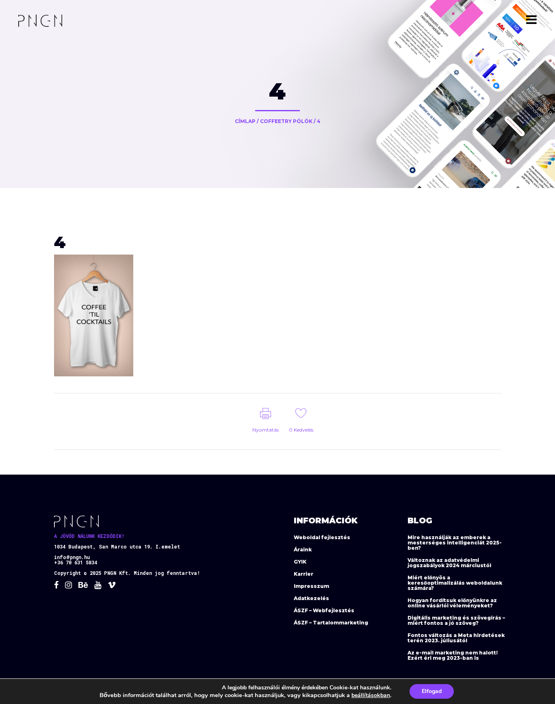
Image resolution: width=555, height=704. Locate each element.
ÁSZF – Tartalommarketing (331, 622)
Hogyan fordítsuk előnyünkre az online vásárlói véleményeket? (452, 603)
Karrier (303, 574)
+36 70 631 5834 (75, 562)
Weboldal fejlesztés (322, 537)
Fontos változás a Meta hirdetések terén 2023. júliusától (456, 638)
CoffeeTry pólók (286, 121)
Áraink (303, 549)
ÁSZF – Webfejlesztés (324, 610)
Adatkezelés (311, 598)
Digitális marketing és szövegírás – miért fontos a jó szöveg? (456, 620)
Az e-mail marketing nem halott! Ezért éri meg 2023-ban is (453, 655)
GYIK (300, 561)
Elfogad (432, 691)
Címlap (245, 121)
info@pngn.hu (72, 557)
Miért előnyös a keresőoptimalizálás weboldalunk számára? (455, 583)
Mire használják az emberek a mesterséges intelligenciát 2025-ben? (455, 543)
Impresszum (311, 586)
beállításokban (370, 695)
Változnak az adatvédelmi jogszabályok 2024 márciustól (449, 562)
